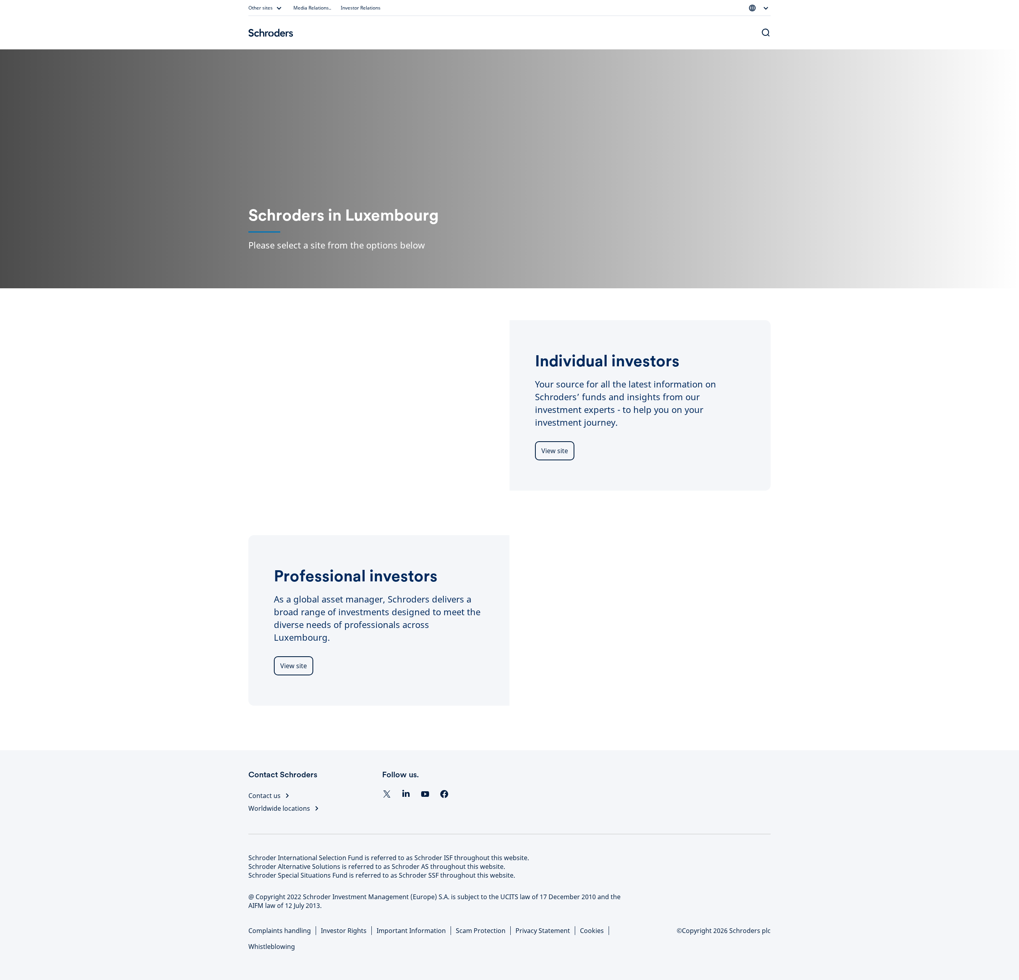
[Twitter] (387, 794)
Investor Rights (344, 930)
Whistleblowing (271, 946)
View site (554, 450)
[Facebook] (444, 794)
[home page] (270, 32)
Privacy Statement (542, 930)
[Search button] (766, 32)
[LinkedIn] (406, 794)
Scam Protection (481, 930)
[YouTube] (425, 794)
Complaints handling (279, 930)
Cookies (592, 930)
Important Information (411, 930)
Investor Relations (361, 8)
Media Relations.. (312, 8)
